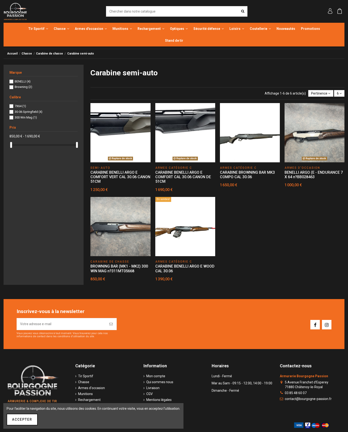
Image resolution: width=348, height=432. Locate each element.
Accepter (22, 419)
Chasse (83, 382)
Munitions (85, 394)
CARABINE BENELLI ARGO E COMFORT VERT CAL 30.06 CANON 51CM (120, 177)
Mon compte (155, 376)
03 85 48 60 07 (296, 393)
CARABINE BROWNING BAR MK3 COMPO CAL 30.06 (247, 174)
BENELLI (23, 81)
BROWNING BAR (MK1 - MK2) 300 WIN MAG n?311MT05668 (119, 268)
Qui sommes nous (159, 382)
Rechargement (89, 400)
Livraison (153, 388)
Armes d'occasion (91, 388)
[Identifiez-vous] (330, 11)
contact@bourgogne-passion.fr (308, 399)
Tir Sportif (85, 376)
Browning (23, 87)
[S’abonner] (111, 324)
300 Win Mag (26, 117)
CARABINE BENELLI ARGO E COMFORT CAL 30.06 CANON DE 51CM (183, 177)
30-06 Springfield (28, 112)
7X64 (20, 106)
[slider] (11, 145)
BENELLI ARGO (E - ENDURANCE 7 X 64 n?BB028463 (314, 174)
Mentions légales (159, 400)
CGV (149, 394)
